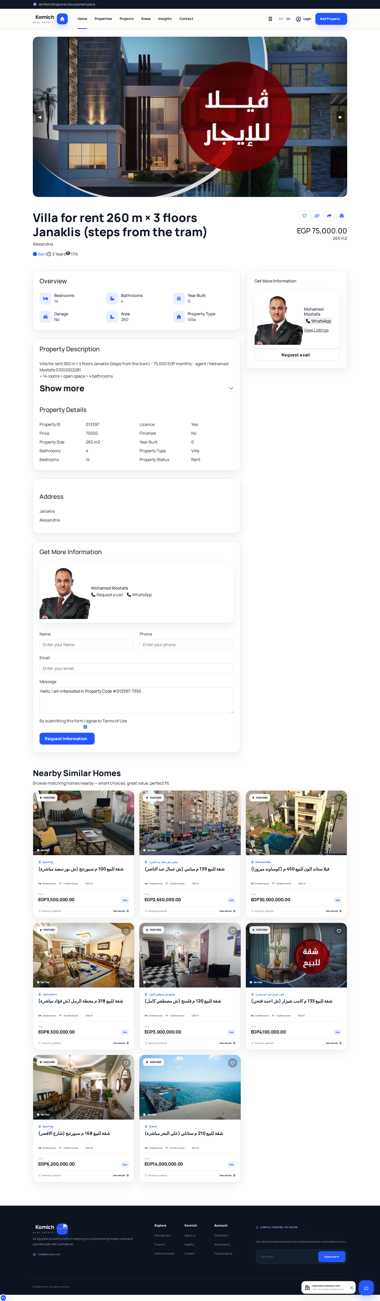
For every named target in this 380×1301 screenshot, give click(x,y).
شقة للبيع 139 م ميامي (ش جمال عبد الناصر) (185, 869)
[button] (303, 19)
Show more (62, 388)
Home (82, 18)
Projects (127, 18)
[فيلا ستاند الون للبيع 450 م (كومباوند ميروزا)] (296, 823)
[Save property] (304, 215)
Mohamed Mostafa (109, 588)
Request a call (109, 595)
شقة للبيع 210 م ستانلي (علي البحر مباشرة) (184, 1133)
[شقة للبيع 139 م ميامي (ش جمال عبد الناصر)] (189, 823)
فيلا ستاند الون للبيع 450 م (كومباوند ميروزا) (290, 869)
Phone (146, 634)
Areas (146, 18)
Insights (165, 18)
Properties (103, 18)
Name (45, 634)
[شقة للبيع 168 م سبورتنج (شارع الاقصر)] (83, 1087)
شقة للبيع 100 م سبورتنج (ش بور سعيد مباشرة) (81, 869)
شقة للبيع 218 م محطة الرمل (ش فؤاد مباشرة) (80, 1001)
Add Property (330, 19)
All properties (162, 1235)
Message (48, 681)
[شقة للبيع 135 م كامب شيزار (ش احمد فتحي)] (296, 955)
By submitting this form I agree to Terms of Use (83, 721)
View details (119, 910)
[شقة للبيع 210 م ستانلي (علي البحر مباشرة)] (189, 1087)
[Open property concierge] (366, 1287)
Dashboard (221, 1235)
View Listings (316, 330)
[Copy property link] (316, 215)
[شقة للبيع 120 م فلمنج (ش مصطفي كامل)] (189, 955)
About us (190, 1235)
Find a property (223, 1253)
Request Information (66, 738)
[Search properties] (270, 19)
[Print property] (341, 215)
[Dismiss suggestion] (351, 1287)
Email (45, 658)
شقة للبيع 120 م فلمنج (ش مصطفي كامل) (183, 1001)
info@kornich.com (49, 1254)
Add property (222, 1244)
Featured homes (164, 1253)
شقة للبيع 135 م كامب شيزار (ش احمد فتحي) (291, 1001)
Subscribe (330, 1256)
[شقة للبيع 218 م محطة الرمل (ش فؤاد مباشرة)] (83, 955)
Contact (186, 18)
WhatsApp (142, 595)
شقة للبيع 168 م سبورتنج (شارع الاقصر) (74, 1133)
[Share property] (329, 215)
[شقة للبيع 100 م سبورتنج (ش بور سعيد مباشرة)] (83, 823)
